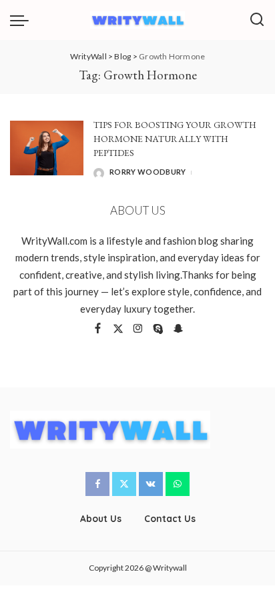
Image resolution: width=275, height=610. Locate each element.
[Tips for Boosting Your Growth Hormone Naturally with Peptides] (46, 148)
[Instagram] (138, 329)
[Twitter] (118, 329)
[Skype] (158, 329)
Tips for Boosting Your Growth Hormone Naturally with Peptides (174, 139)
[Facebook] (97, 329)
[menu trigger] (22, 20)
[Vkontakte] (151, 484)
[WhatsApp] (178, 484)
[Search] (257, 20)
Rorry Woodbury (147, 171)
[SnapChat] (178, 329)
